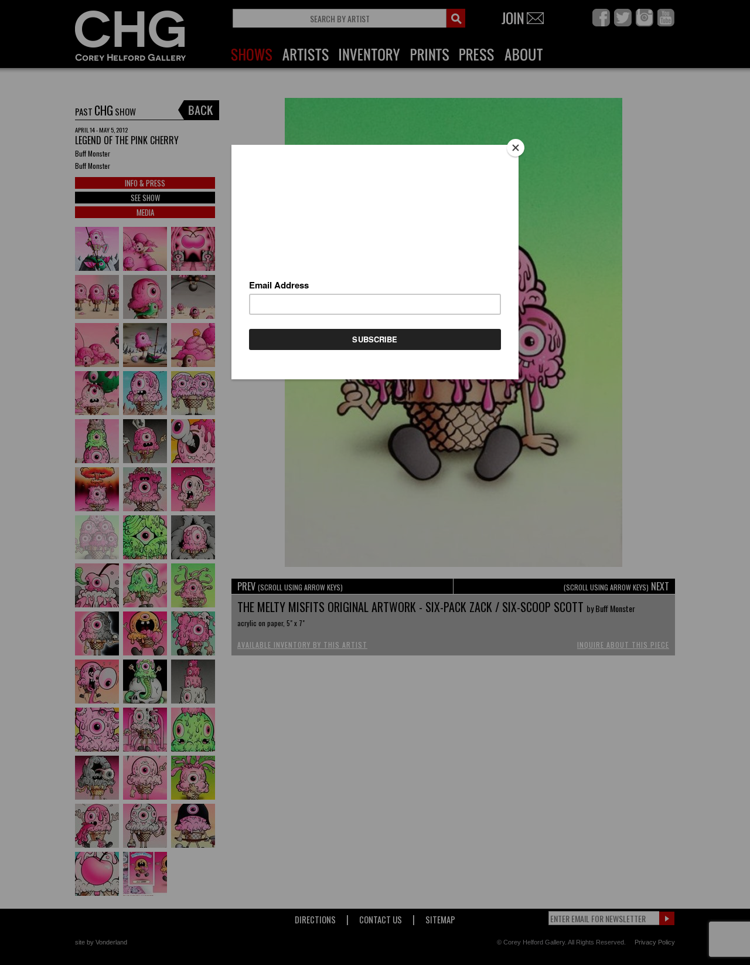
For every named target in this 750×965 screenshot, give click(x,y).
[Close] (515, 148)
